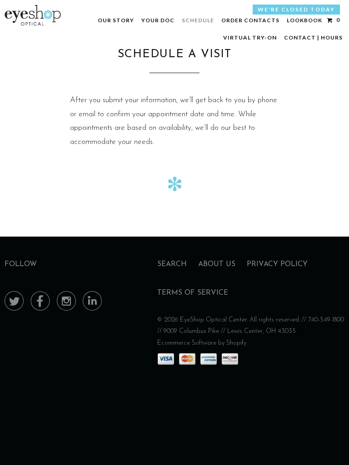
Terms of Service (192, 293)
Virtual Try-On (250, 37)
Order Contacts (250, 20)
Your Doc (157, 20)
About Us (216, 264)
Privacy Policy (277, 264)
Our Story (116, 20)
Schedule (198, 20)
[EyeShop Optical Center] (33, 15)
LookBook (304, 20)
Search (172, 264)
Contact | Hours (313, 37)
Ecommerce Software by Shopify (201, 343)
